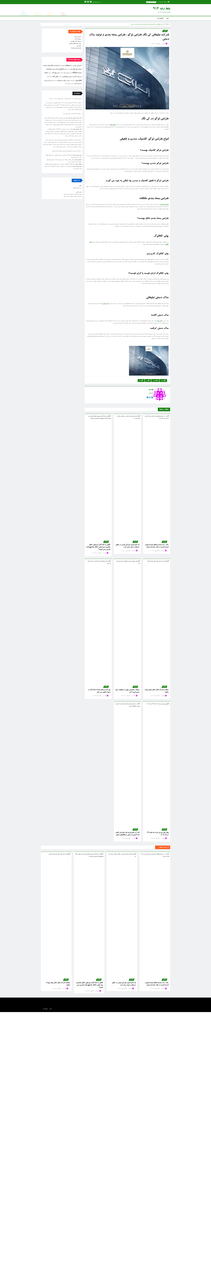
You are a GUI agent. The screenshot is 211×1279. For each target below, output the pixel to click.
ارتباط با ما (160, 18)
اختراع (72, 65)
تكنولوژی (154, 380)
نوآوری (49, 80)
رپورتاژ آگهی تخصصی (76, 41)
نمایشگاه (52, 80)
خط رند (163, 43)
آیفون (75, 65)
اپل (76, 69)
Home (167, 24)
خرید (147, 380)
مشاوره (55, 80)
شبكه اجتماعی (60, 76)
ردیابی (58, 73)
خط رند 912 (161, 9)
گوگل (66, 83)
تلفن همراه (54, 69)
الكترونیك (50, 66)
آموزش (79, 66)
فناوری (79, 80)
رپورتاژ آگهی (78, 39)
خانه (167, 18)
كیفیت (64, 80)
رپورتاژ (140, 380)
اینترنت (72, 69)
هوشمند (75, 83)
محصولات (59, 80)
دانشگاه (75, 73)
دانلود (71, 72)
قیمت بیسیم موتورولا (76, 48)
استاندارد (162, 380)
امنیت (44, 66)
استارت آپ (61, 65)
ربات (64, 73)
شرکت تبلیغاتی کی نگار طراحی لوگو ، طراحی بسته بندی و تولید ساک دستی (147, 24)
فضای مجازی (49, 76)
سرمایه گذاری (77, 77)
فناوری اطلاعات (72, 80)
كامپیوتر (68, 80)
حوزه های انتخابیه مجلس (75, 43)
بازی (65, 69)
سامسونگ (50, 72)
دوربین (67, 73)
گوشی (68, 83)
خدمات (48, 69)
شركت (55, 76)
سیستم (65, 77)
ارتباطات (68, 66)
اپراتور (80, 69)
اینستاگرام (68, 69)
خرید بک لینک (77, 37)
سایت (46, 73)
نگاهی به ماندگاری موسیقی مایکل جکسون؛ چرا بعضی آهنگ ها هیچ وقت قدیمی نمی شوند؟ (98, 547)
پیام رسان (71, 83)
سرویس (70, 76)
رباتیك (61, 72)
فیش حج (79, 46)
